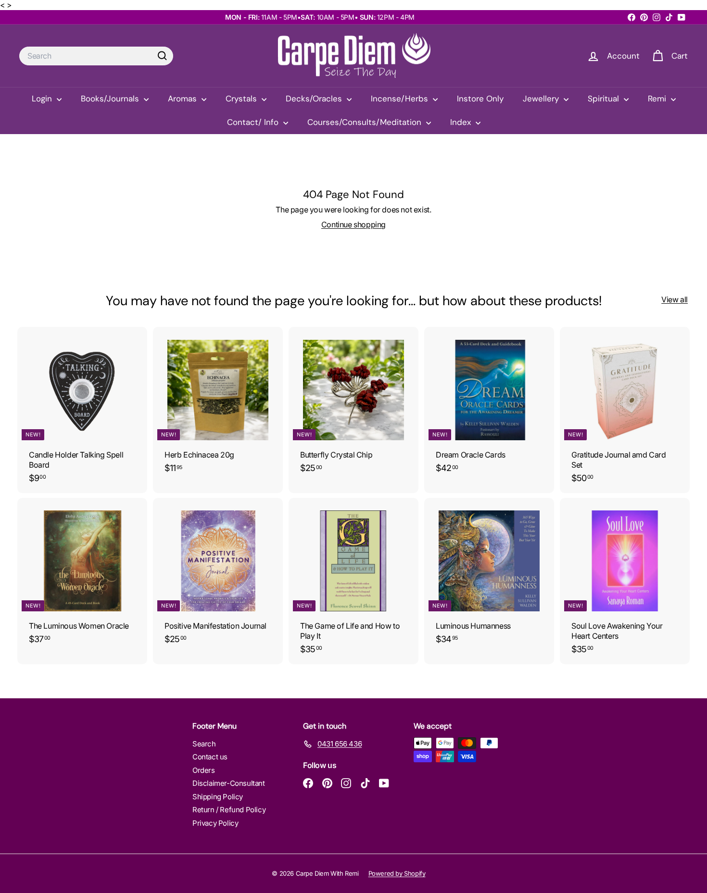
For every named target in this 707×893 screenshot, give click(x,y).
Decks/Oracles (315, 98)
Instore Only (480, 98)
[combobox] (96, 56)
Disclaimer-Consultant (228, 783)
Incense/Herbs (400, 98)
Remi (658, 98)
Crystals (242, 98)
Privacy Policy (215, 823)
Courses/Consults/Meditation (365, 122)
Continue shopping (353, 224)
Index (461, 122)
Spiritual (604, 98)
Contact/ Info (254, 122)
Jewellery (542, 98)
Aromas (183, 98)
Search (204, 743)
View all (674, 299)
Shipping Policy (217, 796)
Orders (203, 770)
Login (43, 98)
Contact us (209, 756)
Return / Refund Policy (228, 809)
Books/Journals (111, 98)
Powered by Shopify (397, 873)
